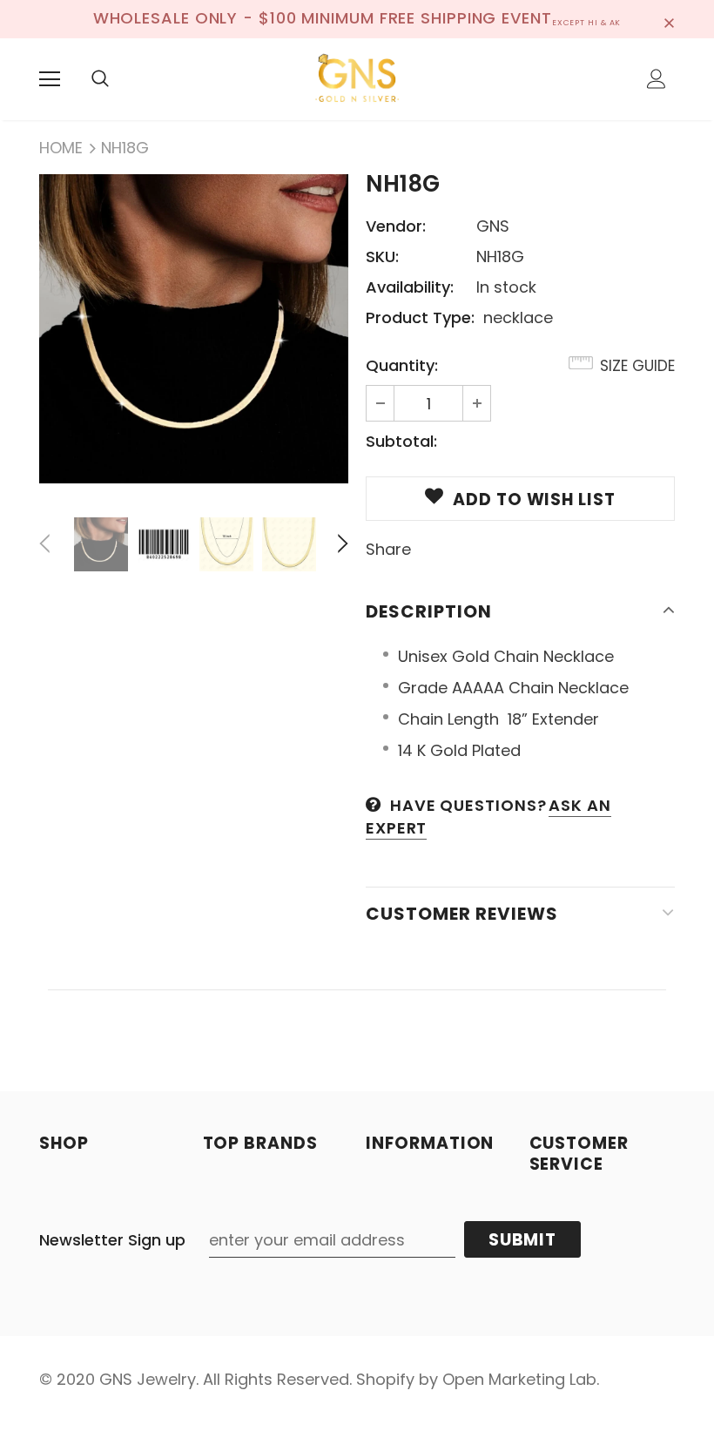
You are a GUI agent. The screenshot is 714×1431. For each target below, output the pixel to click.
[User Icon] (656, 79)
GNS (492, 226)
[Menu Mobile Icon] (49, 79)
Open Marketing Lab (519, 1379)
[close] (668, 19)
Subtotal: (401, 441)
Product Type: (420, 317)
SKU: (382, 256)
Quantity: (402, 365)
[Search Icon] (100, 79)
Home (61, 148)
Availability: (410, 287)
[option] (193, 328)
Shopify (385, 1379)
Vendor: (396, 226)
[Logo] (357, 78)
